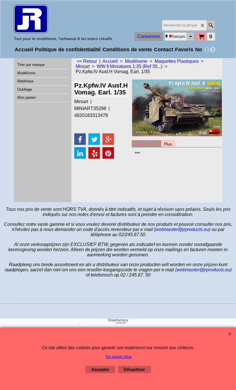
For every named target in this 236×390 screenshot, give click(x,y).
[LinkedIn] (80, 153)
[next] (212, 49)
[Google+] (108, 139)
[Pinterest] (108, 153)
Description (146, 144)
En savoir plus (119, 356)
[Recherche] (211, 25)
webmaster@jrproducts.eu (182, 229)
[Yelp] (94, 153)
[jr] (63, 19)
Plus (168, 144)
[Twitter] (94, 139)
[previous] (207, 49)
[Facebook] (80, 139)
